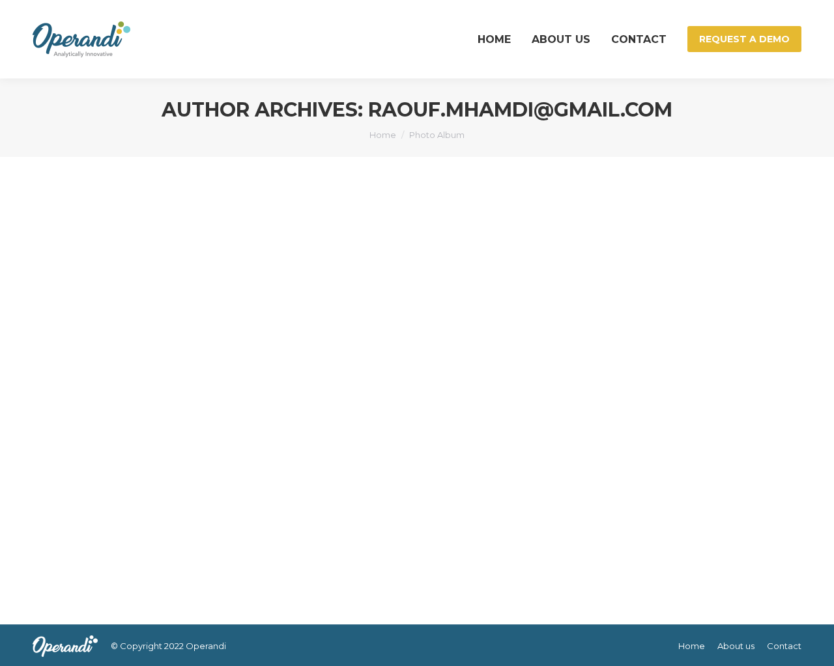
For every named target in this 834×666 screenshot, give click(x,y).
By (112, 551)
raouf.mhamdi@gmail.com (520, 110)
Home (382, 135)
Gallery (73, 528)
